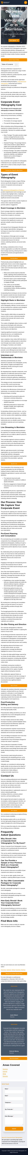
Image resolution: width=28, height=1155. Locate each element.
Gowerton (18, 970)
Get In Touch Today (14, 59)
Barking (23, 970)
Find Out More (14, 258)
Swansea (3, 970)
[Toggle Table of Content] (15, 64)
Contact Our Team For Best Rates (14, 170)
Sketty (13, 970)
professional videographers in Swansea (13, 190)
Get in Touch (14, 685)
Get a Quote (13, 40)
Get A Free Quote (14, 1058)
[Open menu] (25, 2)
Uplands (8, 970)
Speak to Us (14, 463)
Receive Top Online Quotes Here (14, 973)
